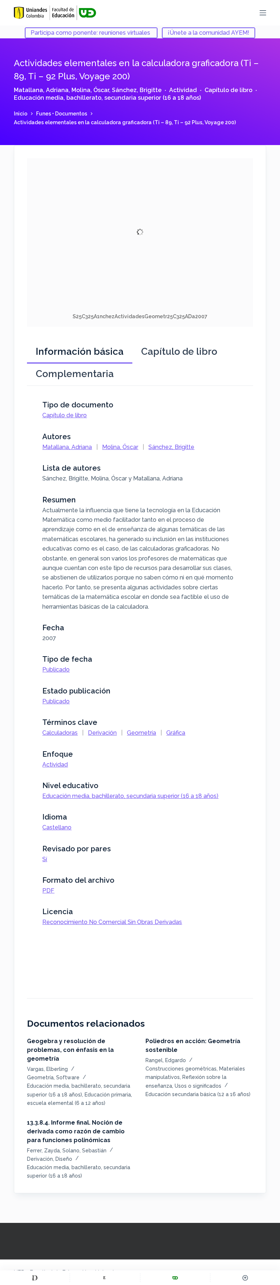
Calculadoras (60, 732)
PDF (48, 890)
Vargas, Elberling (47, 1069)
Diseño (63, 1159)
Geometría (141, 732)
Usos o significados (198, 1086)
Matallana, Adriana (41, 90)
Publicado (56, 669)
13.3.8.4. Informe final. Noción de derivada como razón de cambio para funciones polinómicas (76, 1131)
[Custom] (35, 1277)
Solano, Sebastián (84, 1150)
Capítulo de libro (228, 90)
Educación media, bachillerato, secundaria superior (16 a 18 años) (107, 97)
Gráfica (175, 732)
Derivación (102, 732)
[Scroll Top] (245, 1277)
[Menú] (263, 12)
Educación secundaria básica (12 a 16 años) (197, 1094)
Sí (44, 859)
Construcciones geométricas (181, 1069)
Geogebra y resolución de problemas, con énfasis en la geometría (70, 1050)
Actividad (183, 90)
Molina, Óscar (90, 90)
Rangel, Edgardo (165, 1060)
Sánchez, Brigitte (137, 90)
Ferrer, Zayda (43, 1150)
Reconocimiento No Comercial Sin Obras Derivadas (112, 922)
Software (67, 1077)
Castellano (56, 827)
